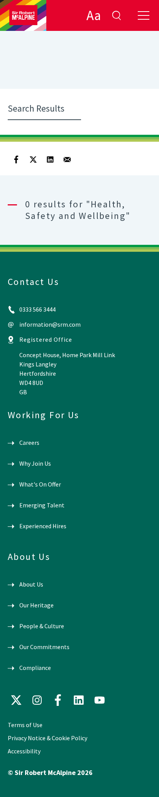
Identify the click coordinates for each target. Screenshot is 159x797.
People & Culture (41, 626)
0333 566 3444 (37, 309)
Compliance (35, 668)
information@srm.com (50, 324)
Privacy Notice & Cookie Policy (47, 738)
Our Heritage (36, 605)
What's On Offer (40, 484)
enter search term (116, 15)
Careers (29, 442)
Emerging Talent (41, 505)
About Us (31, 584)
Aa (93, 15)
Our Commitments (44, 647)
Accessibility (24, 751)
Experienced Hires (42, 526)
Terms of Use (25, 725)
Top (142, 784)
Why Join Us (35, 463)
